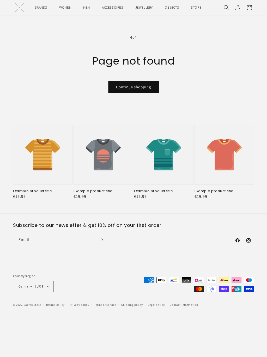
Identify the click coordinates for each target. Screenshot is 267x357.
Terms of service (105, 305)
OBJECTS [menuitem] (172, 7)
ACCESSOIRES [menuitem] (112, 7)
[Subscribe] (101, 240)
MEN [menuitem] (86, 7)
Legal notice (156, 305)
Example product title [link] (32, 191)
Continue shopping (133, 86)
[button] (226, 7)
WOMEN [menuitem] (65, 7)
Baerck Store (32, 305)
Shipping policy (132, 305)
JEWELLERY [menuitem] (144, 7)
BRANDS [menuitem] (41, 7)
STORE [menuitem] (196, 7)
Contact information (184, 305)
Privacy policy (79, 305)
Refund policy (55, 305)
